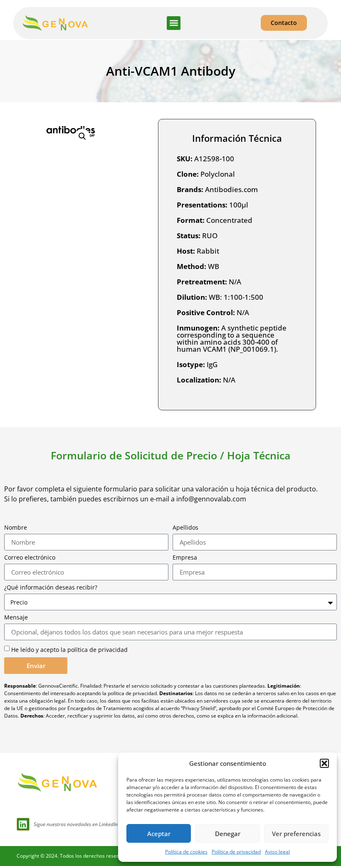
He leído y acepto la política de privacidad (69, 650)
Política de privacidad (236, 851)
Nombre (15, 527)
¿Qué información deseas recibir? (50, 587)
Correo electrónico (29, 557)
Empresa (185, 557)
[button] (324, 763)
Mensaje (16, 617)
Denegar (227, 833)
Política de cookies (186, 851)
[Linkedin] (23, 824)
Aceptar (158, 833)
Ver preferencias (296, 833)
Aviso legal (277, 851)
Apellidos (185, 527)
